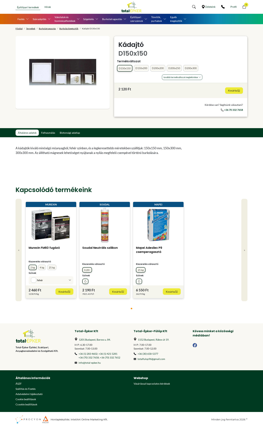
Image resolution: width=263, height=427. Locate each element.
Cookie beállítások (26, 399)
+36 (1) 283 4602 (88, 353)
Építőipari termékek (28, 7)
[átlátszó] (85, 281)
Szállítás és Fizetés (26, 388)
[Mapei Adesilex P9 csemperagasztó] (158, 225)
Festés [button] (21, 19)
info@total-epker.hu (90, 362)
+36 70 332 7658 (233, 109)
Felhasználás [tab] (48, 132)
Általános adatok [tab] (27, 132)
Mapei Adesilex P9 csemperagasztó (149, 250)
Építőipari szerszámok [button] (136, 19)
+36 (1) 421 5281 (108, 353)
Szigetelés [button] (88, 19)
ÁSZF (19, 383)
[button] (194, 6)
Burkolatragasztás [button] (112, 19)
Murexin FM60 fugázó (44, 248)
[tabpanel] (102, 150)
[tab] (131, 308)
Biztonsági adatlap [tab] (70, 132)
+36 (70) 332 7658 (89, 357)
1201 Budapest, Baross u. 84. (95, 339)
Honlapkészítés (60, 419)
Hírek (48, 6)
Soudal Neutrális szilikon (100, 248)
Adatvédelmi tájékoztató (29, 394)
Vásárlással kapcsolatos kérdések (152, 383)
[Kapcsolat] (223, 6)
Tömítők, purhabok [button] (156, 19)
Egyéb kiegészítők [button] (176, 19)
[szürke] (139, 281)
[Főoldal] (131, 6)
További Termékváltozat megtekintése (181, 77)
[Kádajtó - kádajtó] (62, 72)
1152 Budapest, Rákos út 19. (153, 339)
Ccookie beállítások (26, 404)
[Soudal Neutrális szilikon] (105, 225)
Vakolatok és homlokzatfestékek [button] (65, 19)
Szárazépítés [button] (39, 19)
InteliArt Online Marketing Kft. (89, 419)
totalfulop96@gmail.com (151, 358)
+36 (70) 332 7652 (110, 357)
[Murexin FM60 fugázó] (51, 225)
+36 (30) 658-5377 (148, 353)
